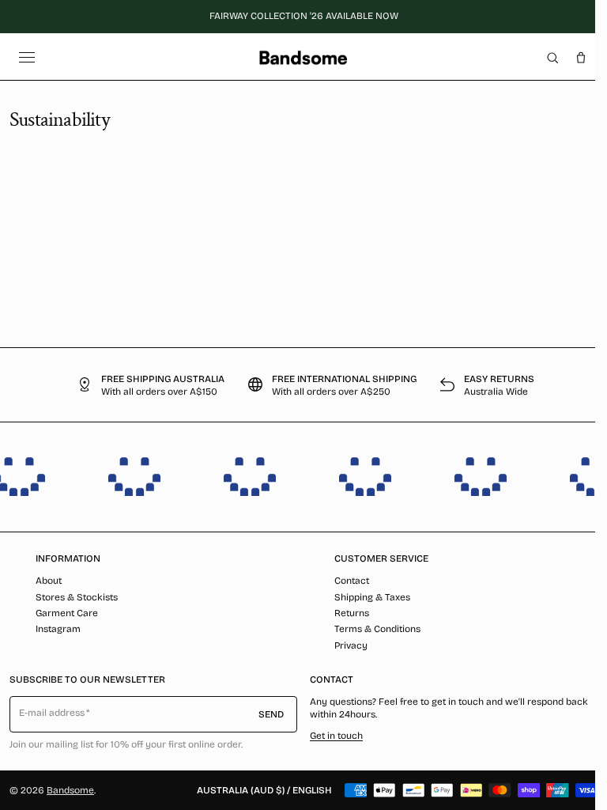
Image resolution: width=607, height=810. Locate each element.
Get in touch (336, 735)
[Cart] (581, 58)
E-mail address (52, 712)
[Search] (552, 58)
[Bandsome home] (303, 58)
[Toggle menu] (27, 57)
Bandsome (70, 790)
